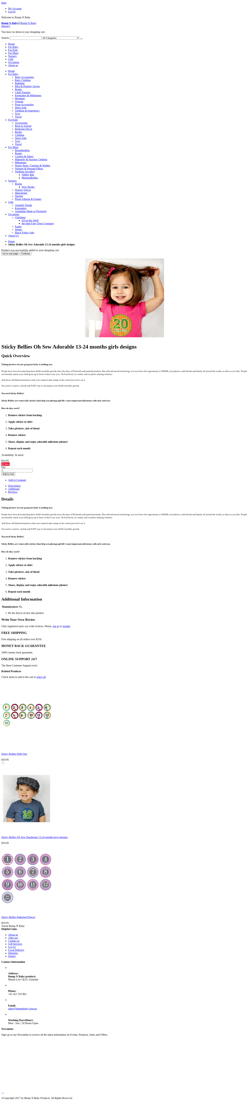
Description (14, 485)
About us (13, 65)
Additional (13, 488)
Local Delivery (16, 950)
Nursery (12, 56)
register (66, 626)
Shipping (13, 953)
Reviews (12, 491)
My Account (15, 8)
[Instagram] (3, 1091)
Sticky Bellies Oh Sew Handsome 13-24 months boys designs (34, 837)
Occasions (13, 62)
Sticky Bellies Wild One (14, 753)
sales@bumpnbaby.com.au (22, 1008)
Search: (5, 37)
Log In (11, 11)
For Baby (13, 47)
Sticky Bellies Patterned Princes (18, 917)
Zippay (12, 956)
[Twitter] (2, 1091)
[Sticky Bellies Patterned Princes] (26, 911)
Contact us (13, 940)
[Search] (81, 38)
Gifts (10, 59)
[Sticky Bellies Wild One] (26, 748)
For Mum (13, 53)
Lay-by (12, 947)
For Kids (13, 50)
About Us (13, 235)
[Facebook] (1, 1091)
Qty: (3, 467)
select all (41, 677)
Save (7, 464)
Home (11, 241)
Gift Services (15, 943)
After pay (13, 937)
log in (56, 626)
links (3, 2)
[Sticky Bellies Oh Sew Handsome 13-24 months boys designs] (26, 831)
